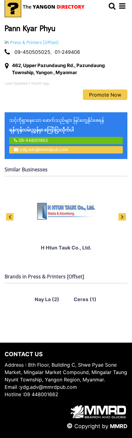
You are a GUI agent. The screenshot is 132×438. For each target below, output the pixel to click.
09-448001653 (32, 140)
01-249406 (67, 52)
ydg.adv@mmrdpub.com (44, 149)
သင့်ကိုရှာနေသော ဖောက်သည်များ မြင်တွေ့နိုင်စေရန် (56, 124)
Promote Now (105, 95)
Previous (10, 217)
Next (122, 217)
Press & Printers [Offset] (34, 42)
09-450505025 (32, 52)
